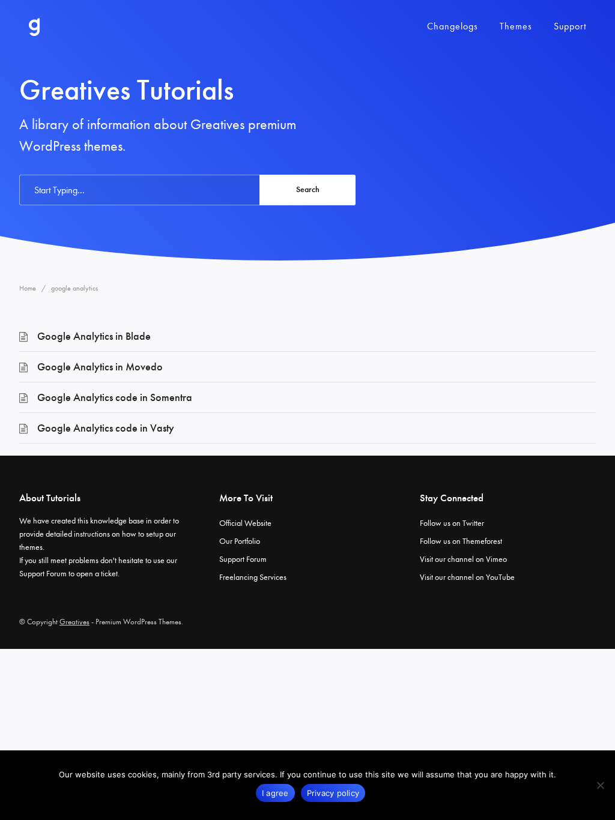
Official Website (245, 523)
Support (570, 26)
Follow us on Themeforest (461, 541)
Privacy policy (333, 793)
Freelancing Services (252, 577)
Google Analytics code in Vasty (105, 428)
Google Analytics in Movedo (100, 366)
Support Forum (43, 573)
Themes (516, 26)
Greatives (74, 621)
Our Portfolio (239, 541)
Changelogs (452, 26)
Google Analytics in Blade (94, 336)
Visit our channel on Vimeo (463, 559)
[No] (600, 785)
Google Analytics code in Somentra (114, 397)
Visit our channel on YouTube (467, 577)
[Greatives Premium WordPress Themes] (34, 27)
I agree (275, 793)
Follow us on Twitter (452, 523)
